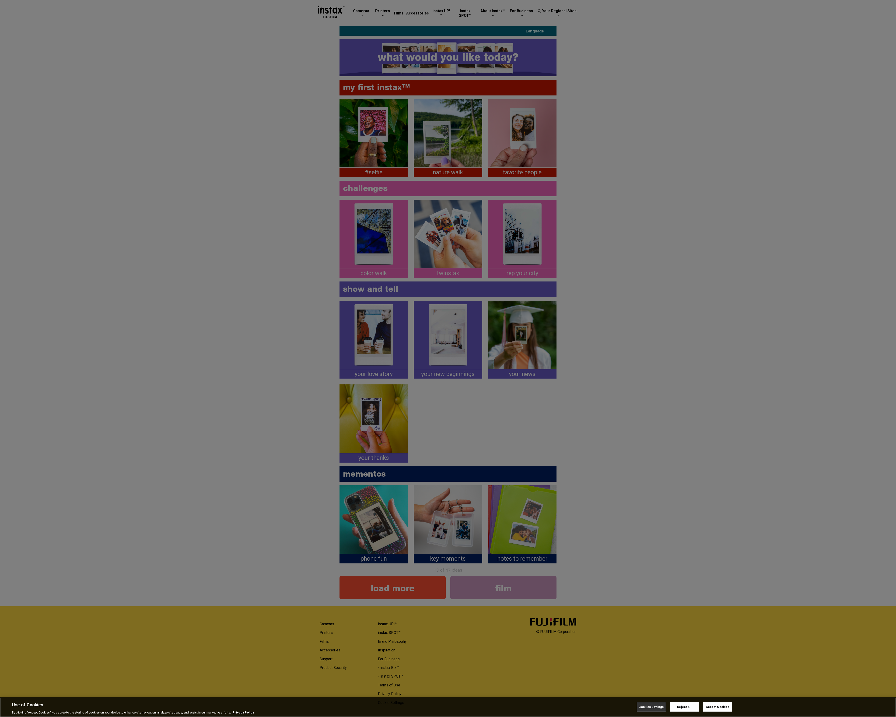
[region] (448, 707)
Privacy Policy (243, 712)
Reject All (684, 706)
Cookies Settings (651, 706)
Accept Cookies (717, 706)
